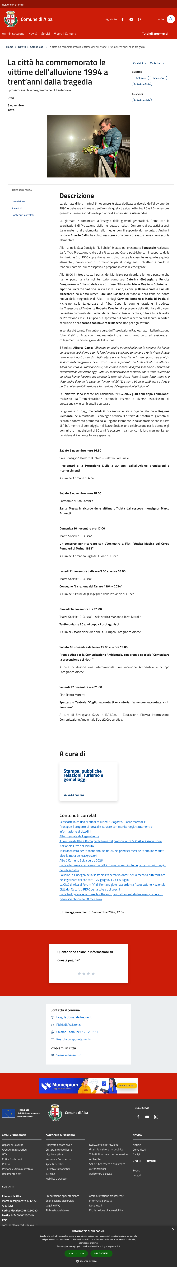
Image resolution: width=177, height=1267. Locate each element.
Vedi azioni (156, 63)
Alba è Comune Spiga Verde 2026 (81, 860)
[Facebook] (121, 19)
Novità (22, 47)
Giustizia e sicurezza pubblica (106, 1149)
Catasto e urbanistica (58, 1169)
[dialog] (88, 1246)
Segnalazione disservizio (60, 1201)
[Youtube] (129, 19)
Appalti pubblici (55, 1164)
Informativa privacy (100, 1201)
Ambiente (95, 1159)
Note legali (95, 1205)
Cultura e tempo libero (59, 1149)
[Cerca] (171, 19)
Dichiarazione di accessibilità (106, 1210)
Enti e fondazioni (12, 1159)
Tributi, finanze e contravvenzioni (108, 1154)
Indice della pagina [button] (22, 190)
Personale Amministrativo (17, 1169)
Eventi (136, 1170)
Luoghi (137, 1175)
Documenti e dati (12, 1174)
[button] (88, 1261)
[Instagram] (138, 19)
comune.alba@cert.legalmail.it (20, 1225)
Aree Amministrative (14, 1149)
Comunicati (37, 47)
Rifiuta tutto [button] (101, 1253)
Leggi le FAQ (53, 1205)
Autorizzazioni (97, 1169)
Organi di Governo (12, 1145)
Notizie (137, 1145)
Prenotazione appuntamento (62, 1196)
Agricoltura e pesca (100, 1173)
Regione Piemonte (13, 4)
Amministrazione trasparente (106, 1196)
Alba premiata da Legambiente (79, 836)
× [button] (173, 1229)
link (118, 1246)
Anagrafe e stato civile (59, 1145)
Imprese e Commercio (58, 1159)
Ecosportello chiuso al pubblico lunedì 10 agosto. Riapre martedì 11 (103, 821)
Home (9, 47)
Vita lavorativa (54, 1154)
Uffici (5, 1154)
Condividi (138, 63)
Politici (6, 1164)
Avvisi (136, 1154)
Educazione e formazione (103, 1144)
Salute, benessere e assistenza (107, 1164)
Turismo (50, 1174)
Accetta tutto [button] (76, 1253)
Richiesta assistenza (57, 1210)
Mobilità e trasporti (57, 1178)
